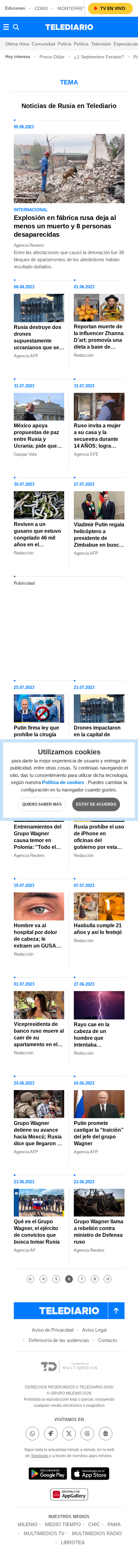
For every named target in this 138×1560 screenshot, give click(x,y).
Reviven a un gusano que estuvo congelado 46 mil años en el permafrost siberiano (37, 541)
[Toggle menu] (6, 27)
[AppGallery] (69, 1495)
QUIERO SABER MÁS (42, 804)
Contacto (107, 1340)
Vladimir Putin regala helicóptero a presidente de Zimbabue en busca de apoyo (99, 538)
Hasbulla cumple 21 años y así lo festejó (98, 929)
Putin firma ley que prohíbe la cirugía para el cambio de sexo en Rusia (36, 738)
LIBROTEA (73, 1542)
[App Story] (90, 1474)
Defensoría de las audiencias (59, 1340)
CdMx (41, 8)
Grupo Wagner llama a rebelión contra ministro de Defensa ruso (98, 1232)
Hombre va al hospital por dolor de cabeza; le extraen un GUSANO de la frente (39, 939)
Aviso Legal (94, 1330)
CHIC (94, 1524)
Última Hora (17, 43)
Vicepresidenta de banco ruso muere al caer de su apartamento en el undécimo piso (39, 1037)
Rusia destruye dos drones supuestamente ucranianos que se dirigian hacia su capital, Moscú (37, 344)
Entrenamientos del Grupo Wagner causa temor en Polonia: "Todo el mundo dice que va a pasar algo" (37, 843)
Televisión (101, 43)
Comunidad (43, 43)
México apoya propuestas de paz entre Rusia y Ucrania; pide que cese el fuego (36, 439)
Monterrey (71, 8)
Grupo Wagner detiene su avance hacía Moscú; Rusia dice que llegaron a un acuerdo (38, 1136)
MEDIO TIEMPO (63, 1524)
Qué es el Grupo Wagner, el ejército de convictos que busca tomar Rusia (37, 1232)
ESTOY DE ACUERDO (96, 804)
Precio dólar (52, 56)
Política (81, 43)
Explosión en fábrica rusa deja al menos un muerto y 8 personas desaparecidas (65, 226)
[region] (69, 630)
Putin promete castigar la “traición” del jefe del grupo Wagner (99, 1133)
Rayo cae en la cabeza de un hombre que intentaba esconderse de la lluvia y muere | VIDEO (95, 1045)
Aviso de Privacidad (52, 1330)
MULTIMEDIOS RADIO (97, 1533)
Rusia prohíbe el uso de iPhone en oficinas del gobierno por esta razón (99, 840)
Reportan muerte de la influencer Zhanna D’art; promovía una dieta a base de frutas (99, 340)
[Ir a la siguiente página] (107, 1279)
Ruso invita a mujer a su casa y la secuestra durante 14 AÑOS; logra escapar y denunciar (99, 439)
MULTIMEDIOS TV (44, 1533)
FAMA (114, 1524)
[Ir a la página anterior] (30, 1279)
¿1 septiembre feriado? (99, 56)
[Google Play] (48, 1475)
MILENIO (28, 1524)
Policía (64, 43)
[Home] (69, 27)
